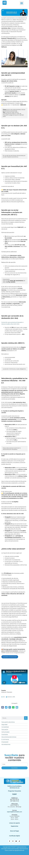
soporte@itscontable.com (14, 811)
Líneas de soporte (14, 823)
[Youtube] (16, 841)
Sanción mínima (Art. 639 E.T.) (12, 343)
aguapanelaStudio (19, 850)
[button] (22, 3)
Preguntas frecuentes (14, 791)
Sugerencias (14, 826)
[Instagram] (13, 841)
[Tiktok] (19, 841)
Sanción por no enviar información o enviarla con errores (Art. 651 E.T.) (11, 212)
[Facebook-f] (9, 841)
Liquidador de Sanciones (10, 656)
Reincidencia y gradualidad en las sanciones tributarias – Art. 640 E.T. (14, 380)
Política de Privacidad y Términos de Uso (17, 848)
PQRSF (14, 794)
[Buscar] (26, 718)
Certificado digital (14, 835)
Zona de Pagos (14, 831)
